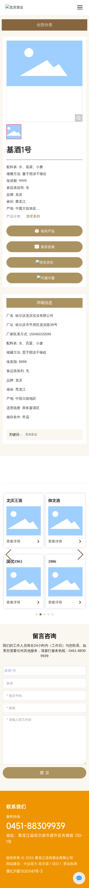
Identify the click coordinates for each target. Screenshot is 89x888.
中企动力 (31, 863)
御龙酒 (54, 500)
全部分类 (44, 25)
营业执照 (70, 863)
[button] (37, 614)
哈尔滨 (44, 863)
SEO (55, 863)
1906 (52, 561)
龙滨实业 (31, 434)
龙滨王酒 (14, 500)
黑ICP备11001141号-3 (24, 871)
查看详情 (13, 541)
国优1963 (14, 561)
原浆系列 (33, 216)
